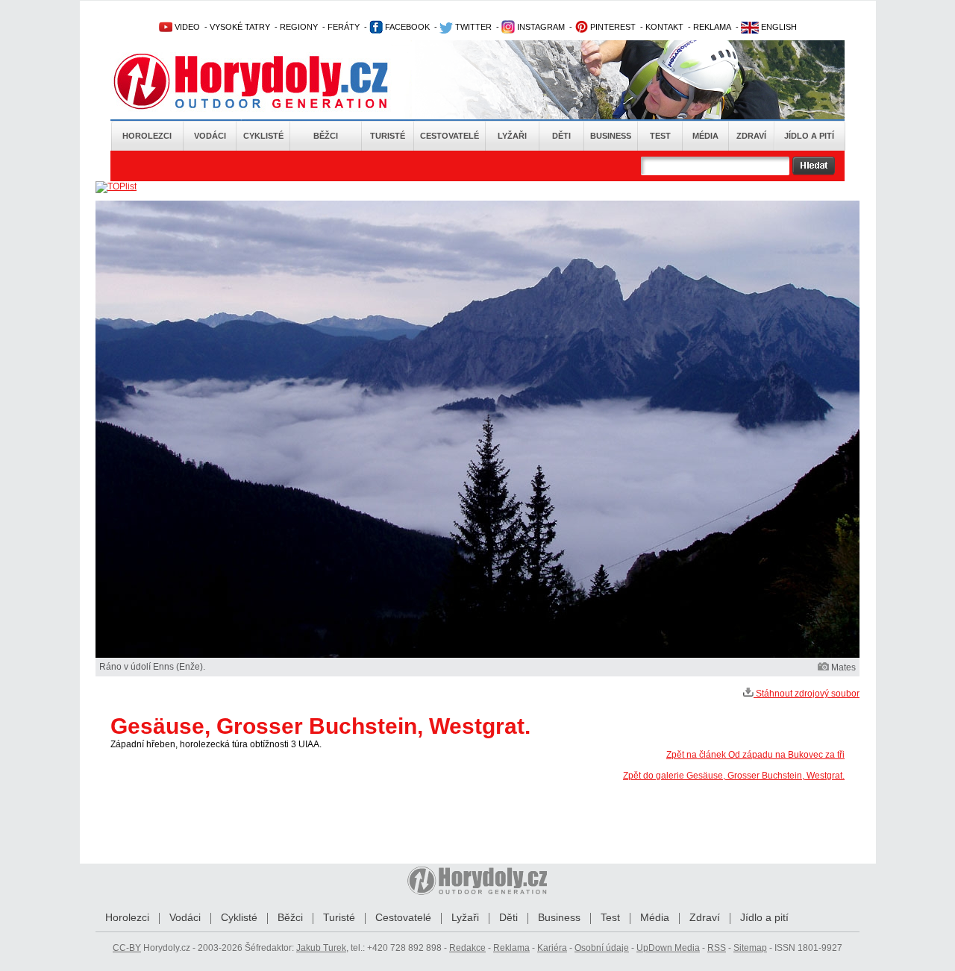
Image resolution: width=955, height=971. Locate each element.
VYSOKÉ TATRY (240, 26)
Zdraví (751, 135)
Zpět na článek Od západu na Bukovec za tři (755, 755)
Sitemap (750, 948)
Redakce (467, 948)
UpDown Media (668, 948)
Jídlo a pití (809, 135)
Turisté (387, 135)
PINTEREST (612, 26)
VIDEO (186, 26)
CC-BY (127, 948)
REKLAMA (712, 26)
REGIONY (299, 26)
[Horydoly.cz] (268, 81)
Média (705, 135)
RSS (716, 948)
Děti (561, 135)
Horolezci (147, 135)
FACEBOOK (406, 26)
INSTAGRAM (540, 26)
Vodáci (210, 135)
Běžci (325, 135)
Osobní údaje (601, 948)
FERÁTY (344, 26)
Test (660, 135)
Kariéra (552, 948)
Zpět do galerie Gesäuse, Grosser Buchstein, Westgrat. (734, 775)
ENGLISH (778, 26)
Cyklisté (263, 135)
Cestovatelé (449, 135)
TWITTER (472, 26)
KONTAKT (664, 26)
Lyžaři (512, 135)
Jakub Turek (321, 948)
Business (610, 135)
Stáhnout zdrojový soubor (807, 693)
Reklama (511, 948)
